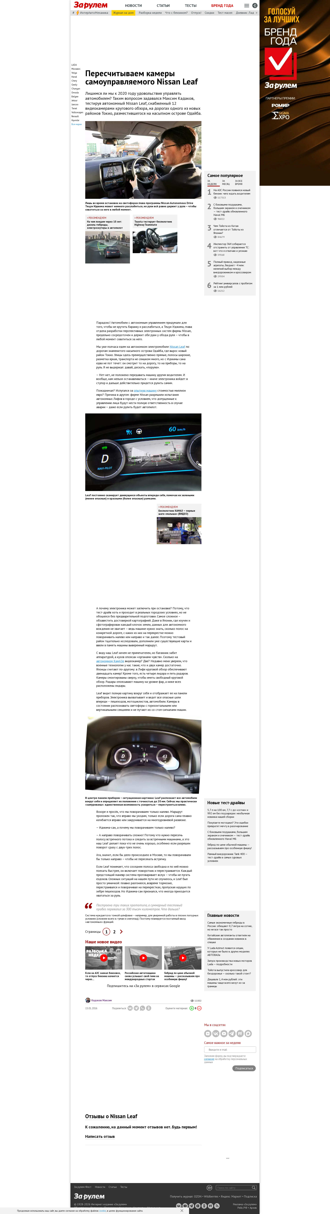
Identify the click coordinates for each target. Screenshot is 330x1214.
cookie (102, 1210)
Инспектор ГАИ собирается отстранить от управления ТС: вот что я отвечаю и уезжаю (231, 247)
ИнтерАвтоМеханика (94, 13)
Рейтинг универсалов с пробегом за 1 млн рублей (232, 284)
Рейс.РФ (242, 1207)
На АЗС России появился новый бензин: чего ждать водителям (231, 191)
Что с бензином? (176, 13)
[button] (182, 1211)
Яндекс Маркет (231, 1196)
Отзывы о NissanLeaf (111, 1116)
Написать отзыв (100, 1136)
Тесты (190, 5)
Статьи (163, 5)
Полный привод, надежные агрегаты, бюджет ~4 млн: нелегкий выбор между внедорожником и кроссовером (232, 267)
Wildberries (211, 1196)
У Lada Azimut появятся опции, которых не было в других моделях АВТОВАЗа (228, 951)
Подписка (250, 1196)
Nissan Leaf (177, 347)
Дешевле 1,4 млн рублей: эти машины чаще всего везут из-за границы (226, 983)
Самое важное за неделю (222, 1043)
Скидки (209, 13)
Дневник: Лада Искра (250, 13)
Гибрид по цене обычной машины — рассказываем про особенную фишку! (229, 846)
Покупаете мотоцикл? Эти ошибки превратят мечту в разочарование (227, 824)
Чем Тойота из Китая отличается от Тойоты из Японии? (228, 229)
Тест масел (225, 13)
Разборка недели (150, 13)
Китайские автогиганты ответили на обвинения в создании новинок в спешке (228, 939)
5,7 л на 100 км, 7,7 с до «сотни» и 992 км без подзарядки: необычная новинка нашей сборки (228, 813)
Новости (133, 5)
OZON (198, 1196)
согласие (209, 1059)
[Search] (254, 1187)
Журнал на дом (123, 13)
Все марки (77, 124)
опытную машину (145, 390)
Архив (253, 1207)
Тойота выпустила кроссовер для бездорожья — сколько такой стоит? (229, 971)
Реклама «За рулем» (245, 1204)
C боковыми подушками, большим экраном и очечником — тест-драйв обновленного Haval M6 (231, 210)
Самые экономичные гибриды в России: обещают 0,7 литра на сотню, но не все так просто (229, 926)
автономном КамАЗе (110, 661)
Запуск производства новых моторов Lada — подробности (229, 962)
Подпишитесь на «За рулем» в (143, 986)
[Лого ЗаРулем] (90, 5)
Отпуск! (196, 13)
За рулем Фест (82, 1187)
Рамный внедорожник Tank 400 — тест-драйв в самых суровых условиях (227, 857)
